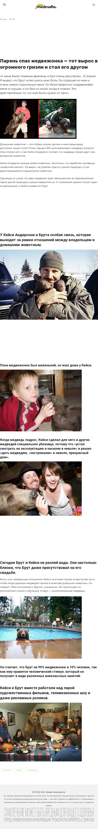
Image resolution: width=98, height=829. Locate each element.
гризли (7, 770)
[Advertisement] (49, 39)
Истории (3, 19)
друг (20, 770)
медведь (33, 770)
